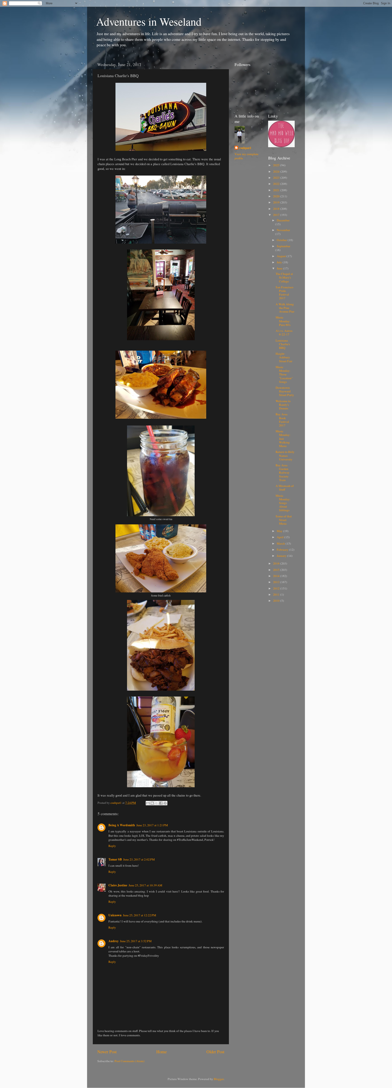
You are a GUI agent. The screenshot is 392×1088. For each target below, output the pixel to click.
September (283, 246)
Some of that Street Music (284, 520)
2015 (276, 570)
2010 (276, 601)
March (281, 543)
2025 (276, 165)
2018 (276, 209)
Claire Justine (117, 885)
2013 (276, 582)
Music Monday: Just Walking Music (283, 438)
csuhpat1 (245, 148)
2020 (276, 196)
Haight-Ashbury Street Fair (284, 357)
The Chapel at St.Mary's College (284, 277)
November (283, 230)
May (280, 531)
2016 (276, 563)
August (282, 256)
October (282, 240)
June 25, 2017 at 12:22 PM (139, 915)
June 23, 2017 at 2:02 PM (139, 859)
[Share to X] (156, 803)
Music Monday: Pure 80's (283, 321)
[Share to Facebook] (161, 803)
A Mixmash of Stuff (285, 487)
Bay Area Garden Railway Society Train (282, 472)
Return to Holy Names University (285, 455)
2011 (276, 594)
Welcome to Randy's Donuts (283, 404)
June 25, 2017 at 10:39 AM (145, 885)
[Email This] (148, 803)
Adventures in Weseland (148, 21)
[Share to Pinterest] (165, 803)
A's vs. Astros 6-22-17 (284, 332)
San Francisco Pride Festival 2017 (284, 292)
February (283, 550)
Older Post (215, 1051)
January (282, 556)
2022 (276, 184)
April (280, 537)
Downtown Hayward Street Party (285, 391)
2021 (276, 190)
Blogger (219, 1079)
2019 (276, 202)
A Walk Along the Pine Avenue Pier (285, 307)
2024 (276, 171)
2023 (276, 178)
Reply (112, 846)
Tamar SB (115, 859)
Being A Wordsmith (121, 825)
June (280, 268)
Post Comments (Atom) (130, 1061)
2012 (276, 588)
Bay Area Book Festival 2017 (282, 419)
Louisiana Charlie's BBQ (283, 344)
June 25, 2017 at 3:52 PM (136, 941)
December (283, 220)
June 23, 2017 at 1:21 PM (152, 825)
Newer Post (107, 1051)
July (280, 262)
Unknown (115, 915)
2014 (276, 576)
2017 (276, 215)
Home (161, 1051)
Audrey (113, 941)
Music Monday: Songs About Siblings (283, 503)
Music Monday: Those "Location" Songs (284, 374)
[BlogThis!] (152, 803)
